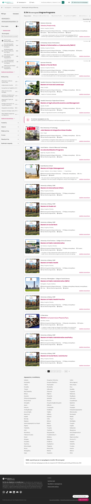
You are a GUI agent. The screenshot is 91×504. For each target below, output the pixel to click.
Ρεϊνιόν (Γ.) (73, 439)
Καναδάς (72, 389)
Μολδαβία (72, 421)
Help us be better (83, 499)
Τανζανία (49, 430)
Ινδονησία (72, 398)
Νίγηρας (26, 439)
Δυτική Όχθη (27, 412)
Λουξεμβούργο (28, 409)
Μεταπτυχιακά (6, 30)
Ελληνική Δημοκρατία (30, 398)
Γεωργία (72, 423)
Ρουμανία (49, 396)
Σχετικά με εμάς (51, 481)
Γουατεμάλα (50, 407)
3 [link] (54, 371)
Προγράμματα (22, 2)
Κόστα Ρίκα (50, 448)
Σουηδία (26, 387)
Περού (71, 419)
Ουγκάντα (49, 453)
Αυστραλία (27, 382)
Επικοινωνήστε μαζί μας (53, 486)
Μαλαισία (72, 394)
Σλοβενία (49, 441)
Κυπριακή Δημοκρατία (76, 409)
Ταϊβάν (49, 412)
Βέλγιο (26, 394)
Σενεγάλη (26, 441)
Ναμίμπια (49, 439)
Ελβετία (49, 394)
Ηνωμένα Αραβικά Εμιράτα (54, 403)
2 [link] (51, 371)
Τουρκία (72, 405)
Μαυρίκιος (73, 430)
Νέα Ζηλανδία (28, 391)
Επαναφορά (16, 13)
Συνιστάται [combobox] (86, 19)
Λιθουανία (49, 389)
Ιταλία (71, 380)
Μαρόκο (26, 421)
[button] (5, 18)
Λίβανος (49, 414)
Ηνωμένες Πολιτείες (52, 380)
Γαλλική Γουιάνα (28, 435)
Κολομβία (26, 403)
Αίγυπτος (26, 444)
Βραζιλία (72, 403)
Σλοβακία (49, 409)
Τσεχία (26, 389)
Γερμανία (72, 391)
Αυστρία (26, 396)
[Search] (63, 2)
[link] (30, 7)
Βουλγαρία (73, 414)
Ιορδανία (72, 435)
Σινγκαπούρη (73, 400)
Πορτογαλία (50, 384)
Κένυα (25, 448)
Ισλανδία (72, 444)
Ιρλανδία (49, 398)
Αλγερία (49, 425)
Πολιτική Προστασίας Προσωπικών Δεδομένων (70, 500)
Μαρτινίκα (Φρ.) (74, 437)
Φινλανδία (50, 387)
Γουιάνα (72, 446)
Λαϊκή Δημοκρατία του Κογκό (32, 423)
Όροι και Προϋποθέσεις (55, 500)
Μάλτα (48, 423)
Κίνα (71, 387)
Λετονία (49, 400)
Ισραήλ (26, 416)
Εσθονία (49, 405)
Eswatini (72, 441)
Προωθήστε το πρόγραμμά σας (55, 484)
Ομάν (25, 453)
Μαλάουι (49, 437)
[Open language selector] (69, 2)
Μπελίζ (49, 450)
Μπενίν (72, 450)
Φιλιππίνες (27, 432)
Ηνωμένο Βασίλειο (52, 382)
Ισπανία (26, 380)
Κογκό (25, 437)
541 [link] (66, 371)
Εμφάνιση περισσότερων (7, 72)
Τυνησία (49, 428)
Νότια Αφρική (73, 382)
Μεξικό (49, 421)
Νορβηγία (72, 396)
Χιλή (25, 430)
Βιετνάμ (26, 419)
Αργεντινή (27, 414)
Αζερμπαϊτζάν (50, 432)
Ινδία (48, 419)
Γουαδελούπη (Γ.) (51, 435)
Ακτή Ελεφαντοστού (75, 432)
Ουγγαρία (72, 407)
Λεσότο (72, 448)
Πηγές (32, 2)
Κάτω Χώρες (73, 384)
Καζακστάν (73, 428)
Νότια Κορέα (27, 446)
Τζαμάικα (49, 446)
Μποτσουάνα (73, 412)
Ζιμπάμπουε (50, 444)
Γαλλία (26, 384)
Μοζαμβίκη (27, 450)
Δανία (25, 405)
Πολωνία (49, 391)
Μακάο (72, 416)
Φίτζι (71, 453)
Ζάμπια (26, 425)
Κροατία (49, 416)
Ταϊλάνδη (26, 428)
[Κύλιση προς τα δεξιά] (89, 16)
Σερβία (72, 425)
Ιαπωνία (26, 407)
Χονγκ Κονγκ (27, 400)
